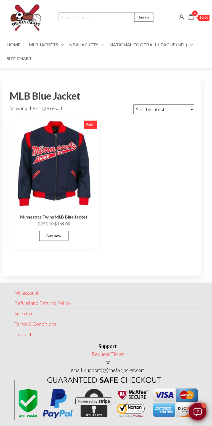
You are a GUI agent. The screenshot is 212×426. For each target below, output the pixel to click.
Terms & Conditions (35, 324)
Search (144, 17)
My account (26, 293)
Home (13, 44)
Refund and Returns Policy (42, 303)
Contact (23, 334)
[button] (197, 411)
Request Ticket (108, 354)
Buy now (53, 235)
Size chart (19, 58)
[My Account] (181, 16)
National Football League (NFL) (148, 44)
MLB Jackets (43, 44)
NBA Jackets (84, 44)
